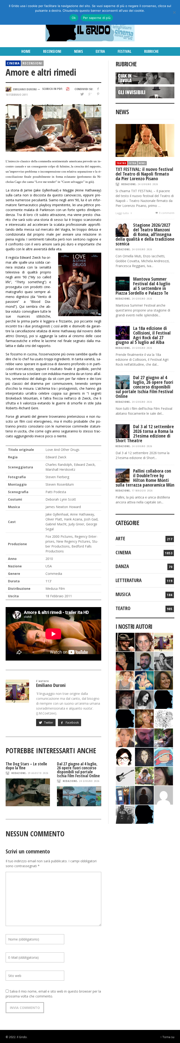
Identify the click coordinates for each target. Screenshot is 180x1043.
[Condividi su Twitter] (82, 94)
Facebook (72, 723)
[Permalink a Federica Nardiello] (144, 795)
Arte (120, 538)
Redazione (18, 773)
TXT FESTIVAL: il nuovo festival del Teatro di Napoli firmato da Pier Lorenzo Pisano (144, 174)
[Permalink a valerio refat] (163, 795)
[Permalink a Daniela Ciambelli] (144, 680)
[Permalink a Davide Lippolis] (144, 737)
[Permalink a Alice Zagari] (163, 776)
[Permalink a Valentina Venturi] (144, 642)
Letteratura (129, 580)
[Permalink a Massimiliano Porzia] (144, 814)
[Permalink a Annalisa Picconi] (125, 737)
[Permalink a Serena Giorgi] (163, 661)
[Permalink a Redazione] (163, 718)
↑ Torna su (167, 1037)
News (142, 163)
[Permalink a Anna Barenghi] (125, 756)
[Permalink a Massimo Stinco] (144, 661)
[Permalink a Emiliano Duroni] (163, 642)
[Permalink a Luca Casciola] (125, 795)
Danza (122, 566)
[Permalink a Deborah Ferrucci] (163, 680)
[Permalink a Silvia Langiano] (144, 756)
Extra (132, 163)
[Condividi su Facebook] (98, 88)
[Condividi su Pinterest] (98, 94)
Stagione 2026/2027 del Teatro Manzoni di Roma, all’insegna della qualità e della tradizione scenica (145, 234)
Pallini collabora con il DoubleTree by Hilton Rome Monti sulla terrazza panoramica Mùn (145, 478)
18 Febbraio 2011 (17, 94)
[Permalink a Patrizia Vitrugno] (125, 699)
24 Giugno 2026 (89, 781)
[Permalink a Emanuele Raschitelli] (125, 814)
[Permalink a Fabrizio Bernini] (163, 699)
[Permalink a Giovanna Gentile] (144, 699)
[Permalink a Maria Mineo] (163, 756)
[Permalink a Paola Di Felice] (144, 718)
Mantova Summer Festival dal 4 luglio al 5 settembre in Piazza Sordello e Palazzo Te (143, 286)
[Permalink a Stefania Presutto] (144, 776)
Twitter (48, 723)
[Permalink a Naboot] (125, 776)
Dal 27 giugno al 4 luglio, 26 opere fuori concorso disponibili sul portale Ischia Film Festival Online (78, 769)
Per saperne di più (97, 18)
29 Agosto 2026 (38, 773)
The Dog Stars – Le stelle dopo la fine (26, 766)
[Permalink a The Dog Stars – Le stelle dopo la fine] (28, 792)
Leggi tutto (123, 213)
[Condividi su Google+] (90, 94)
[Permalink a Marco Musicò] (125, 718)
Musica (123, 594)
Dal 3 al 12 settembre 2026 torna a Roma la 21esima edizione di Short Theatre (145, 433)
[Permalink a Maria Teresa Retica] (125, 661)
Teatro (121, 163)
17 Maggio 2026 (142, 490)
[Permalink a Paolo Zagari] (163, 737)
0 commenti (166, 213)
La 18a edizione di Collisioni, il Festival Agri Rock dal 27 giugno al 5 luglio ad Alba (143, 335)
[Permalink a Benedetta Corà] (125, 680)
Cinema (13, 63)
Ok (74, 18)
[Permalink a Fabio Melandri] (125, 642)
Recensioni (32, 63)
